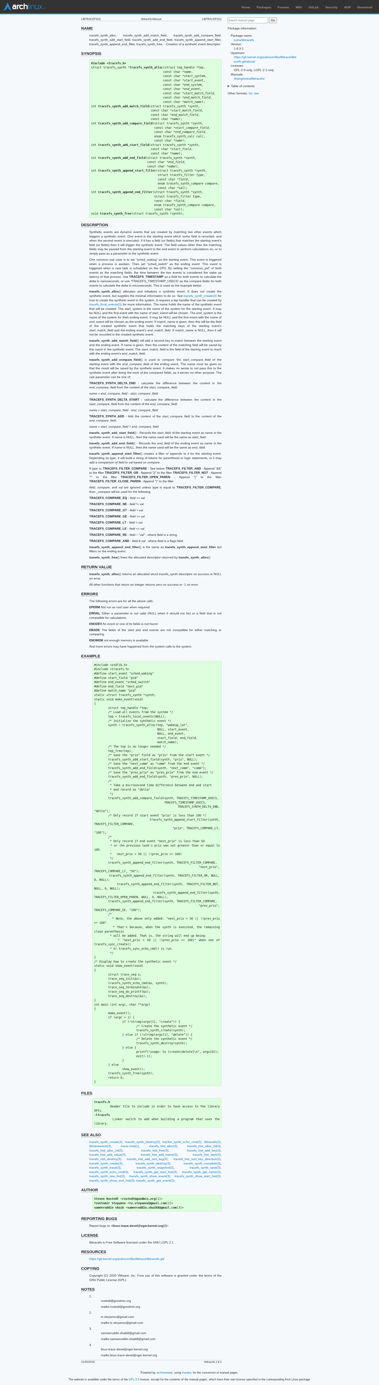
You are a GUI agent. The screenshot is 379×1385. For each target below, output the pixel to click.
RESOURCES (93, 1252)
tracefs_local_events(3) (105, 304)
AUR (347, 7)
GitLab (314, 7)
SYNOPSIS (91, 53)
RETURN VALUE (96, 567)
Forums (283, 7)
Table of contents (243, 86)
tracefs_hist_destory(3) (105, 1159)
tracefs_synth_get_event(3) (155, 1180)
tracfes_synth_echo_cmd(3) (182, 1142)
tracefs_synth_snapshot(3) (155, 1167)
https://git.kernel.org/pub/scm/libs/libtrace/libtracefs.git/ (126, 1259)
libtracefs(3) (212, 1142)
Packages (264, 7)
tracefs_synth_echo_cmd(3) (108, 1172)
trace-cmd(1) (130, 1146)
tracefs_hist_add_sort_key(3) (147, 1159)
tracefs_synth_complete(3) (202, 1163)
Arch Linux (24, 6)
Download (364, 7)
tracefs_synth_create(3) (200, 296)
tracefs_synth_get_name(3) (201, 1172)
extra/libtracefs (244, 40)
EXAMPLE (90, 656)
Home (245, 7)
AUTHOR (89, 1190)
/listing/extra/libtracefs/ (249, 78)
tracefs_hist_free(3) (154, 1150)
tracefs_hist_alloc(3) (163, 1146)
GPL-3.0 (134, 1379)
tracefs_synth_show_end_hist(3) (111, 1180)
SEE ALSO (91, 1135)
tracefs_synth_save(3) (205, 1167)
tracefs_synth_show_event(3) (149, 1176)
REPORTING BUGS (99, 1218)
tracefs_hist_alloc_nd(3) (106, 1150)
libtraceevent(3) (100, 1146)
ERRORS (89, 594)
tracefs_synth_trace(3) (105, 1167)
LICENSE (89, 1235)
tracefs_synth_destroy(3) (142, 1142)
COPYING (90, 1268)
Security (331, 7)
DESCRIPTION (94, 225)
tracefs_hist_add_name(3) (159, 1154)
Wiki (299, 7)
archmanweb (164, 1372)
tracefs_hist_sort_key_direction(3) (197, 1159)
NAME (87, 28)
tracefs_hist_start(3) (207, 1154)
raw (256, 93)
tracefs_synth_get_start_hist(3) (155, 1172)
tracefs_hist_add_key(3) (204, 1150)
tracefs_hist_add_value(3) (107, 1154)
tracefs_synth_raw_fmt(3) (107, 1176)
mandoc (187, 1372)
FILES (86, 1093)
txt (250, 93)
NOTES (88, 1289)
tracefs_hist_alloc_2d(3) (204, 1146)
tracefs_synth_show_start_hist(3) (198, 1176)
